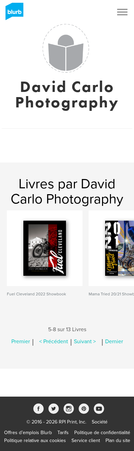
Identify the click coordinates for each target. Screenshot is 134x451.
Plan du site (117, 440)
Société (100, 422)
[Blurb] (12, 13)
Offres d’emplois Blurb (28, 433)
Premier (20, 341)
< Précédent (53, 341)
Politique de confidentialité (102, 433)
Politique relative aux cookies (35, 440)
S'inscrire (94, 12)
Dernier (114, 341)
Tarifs (63, 433)
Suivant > (85, 341)
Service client (85, 440)
